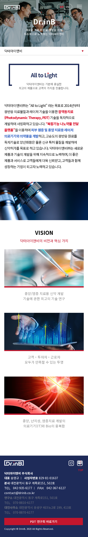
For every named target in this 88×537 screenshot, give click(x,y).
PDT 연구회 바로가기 (43, 521)
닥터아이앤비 (13, 50)
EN (67, 6)
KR (62, 6)
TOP (80, 470)
